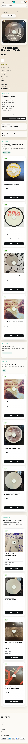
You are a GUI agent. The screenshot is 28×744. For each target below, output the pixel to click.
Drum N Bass (11, 11)
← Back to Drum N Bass (8, 16)
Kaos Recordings (5, 88)
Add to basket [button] (14, 197)
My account (4, 727)
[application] (14, 118)
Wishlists (3, 732)
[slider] (23, 118)
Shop (6, 11)
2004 (2, 80)
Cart (2, 724)
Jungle (11, 238)
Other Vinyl (16, 238)
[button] (24, 21)
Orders (3, 729)
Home (2, 11)
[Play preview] (14, 32)
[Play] (4, 118)
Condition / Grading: (7, 115)
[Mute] (20, 118)
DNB (5, 84)
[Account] (22, 2)
